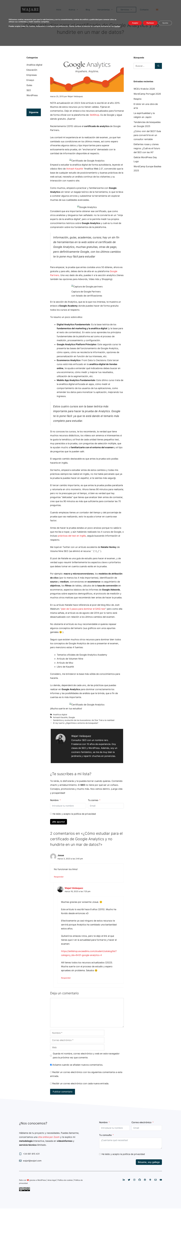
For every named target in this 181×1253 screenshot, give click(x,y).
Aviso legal (52, 1180)
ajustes (117, 26)
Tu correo (93, 800)
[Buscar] (158, 66)
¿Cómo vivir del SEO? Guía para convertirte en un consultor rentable (147, 135)
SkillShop (94, 115)
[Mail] (155, 1180)
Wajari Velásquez (81, 736)
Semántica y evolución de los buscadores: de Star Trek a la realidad (83, 720)
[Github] (140, 1180)
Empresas (31, 75)
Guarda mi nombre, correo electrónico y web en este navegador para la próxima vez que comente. (86, 1055)
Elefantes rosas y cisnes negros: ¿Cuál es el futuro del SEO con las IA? (147, 148)
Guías (29, 85)
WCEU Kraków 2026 (144, 88)
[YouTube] (161, 1180)
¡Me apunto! (58, 821)
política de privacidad (85, 814)
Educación (31, 70)
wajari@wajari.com (32, 1160)
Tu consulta (105, 1135)
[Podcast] (150, 1180)
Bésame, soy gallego (149, 1162)
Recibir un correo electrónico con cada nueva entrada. (80, 1083)
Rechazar (150, 23)
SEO (28, 90)
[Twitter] (129, 1180)
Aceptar (135, 23)
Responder (59, 877)
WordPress (32, 95)
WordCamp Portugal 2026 (147, 94)
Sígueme (33, 112)
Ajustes (165, 23)
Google (72, 717)
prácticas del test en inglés (72, 535)
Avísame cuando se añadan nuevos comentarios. (77, 1064)
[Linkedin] (124, 1180)
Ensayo (30, 80)
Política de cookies (65, 1180)
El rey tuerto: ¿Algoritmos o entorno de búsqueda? (75, 723)
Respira (137, 99)
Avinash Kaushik (74, 168)
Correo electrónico (141, 1122)
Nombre (54, 800)
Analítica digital (60, 714)
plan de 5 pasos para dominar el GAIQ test (83, 609)
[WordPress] (145, 1180)
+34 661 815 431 (31, 1154)
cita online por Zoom (49, 1137)
